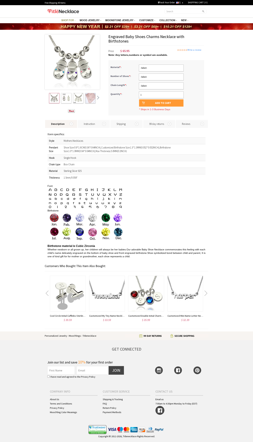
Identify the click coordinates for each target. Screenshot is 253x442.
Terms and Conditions (61, 403)
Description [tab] (58, 124)
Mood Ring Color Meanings (63, 412)
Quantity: (116, 94)
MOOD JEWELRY (90, 20)
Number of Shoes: (120, 76)
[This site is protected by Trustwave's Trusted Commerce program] (97, 429)
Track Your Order (167, 2)
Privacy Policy (88, 376)
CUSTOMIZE (146, 20)
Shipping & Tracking (113, 399)
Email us (159, 399)
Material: (116, 67)
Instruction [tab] (89, 124)
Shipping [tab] (121, 124)
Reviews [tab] (186, 124)
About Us (54, 399)
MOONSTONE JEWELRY (119, 20)
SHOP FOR (68, 20)
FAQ (105, 403)
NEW (184, 20)
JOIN (116, 370)
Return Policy (109, 407)
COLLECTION (167, 20)
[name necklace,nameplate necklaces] (63, 10)
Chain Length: (118, 85)
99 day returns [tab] (156, 124)
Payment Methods (112, 412)
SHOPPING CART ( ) (198, 2)
